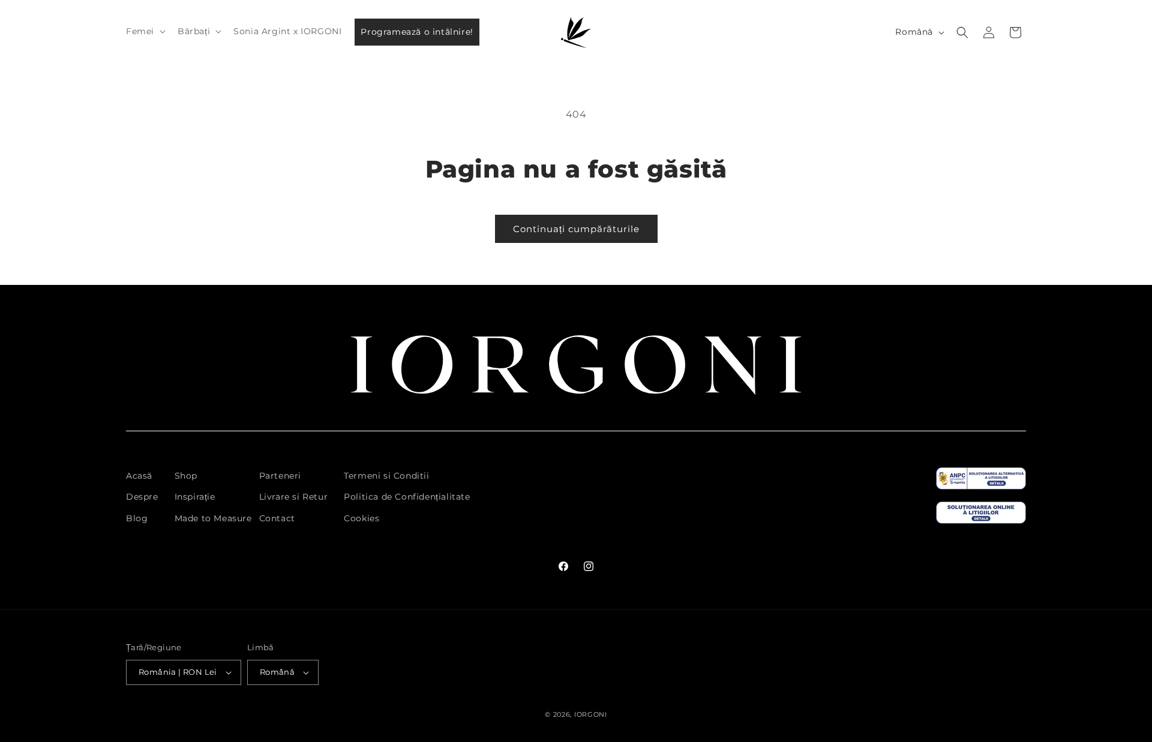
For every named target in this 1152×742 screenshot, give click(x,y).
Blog (137, 518)
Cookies (361, 518)
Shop (186, 475)
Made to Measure (213, 518)
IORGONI (590, 714)
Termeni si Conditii (386, 475)
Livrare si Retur (293, 496)
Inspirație (195, 496)
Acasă (139, 475)
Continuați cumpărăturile (576, 229)
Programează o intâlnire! (417, 31)
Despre (142, 496)
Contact (277, 518)
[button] (144, 31)
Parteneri (280, 475)
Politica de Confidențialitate (407, 496)
